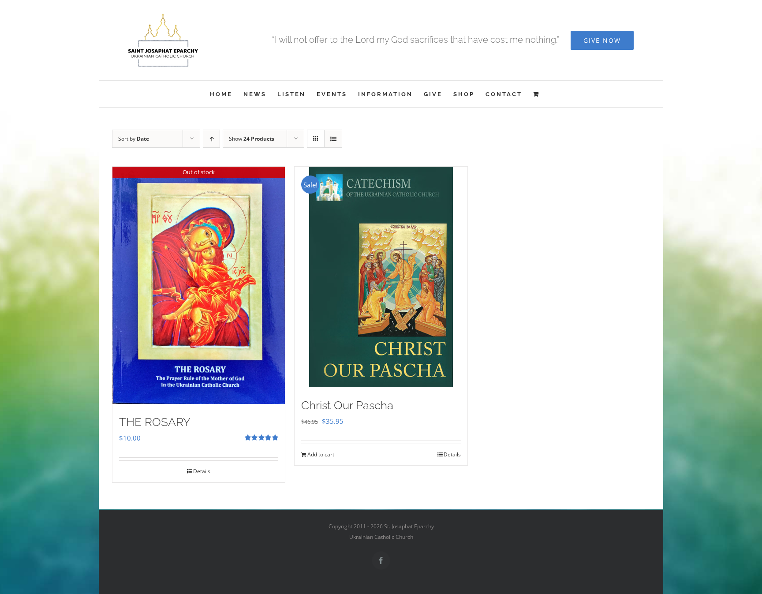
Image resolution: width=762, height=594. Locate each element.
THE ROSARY (154, 422)
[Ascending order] (211, 139)
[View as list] (333, 138)
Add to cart (320, 454)
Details (201, 471)
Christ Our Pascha (347, 405)
